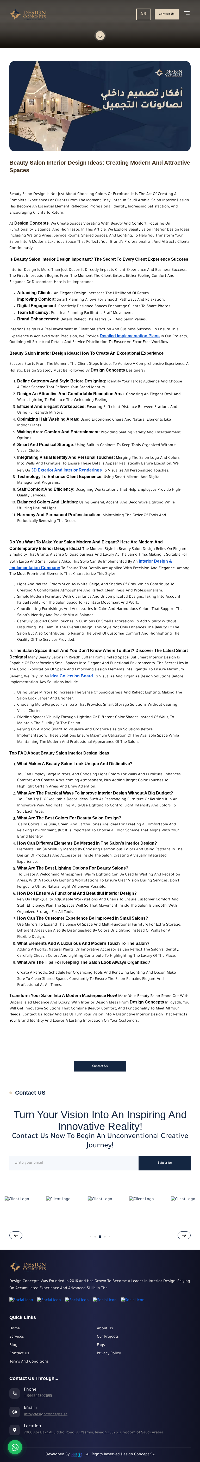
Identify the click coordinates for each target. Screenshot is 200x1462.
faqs (101, 1345)
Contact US (30, 1092)
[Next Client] (15, 1235)
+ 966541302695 (38, 1396)
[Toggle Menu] (187, 14)
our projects (108, 1337)
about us (105, 1329)
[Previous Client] (184, 1235)
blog (13, 1345)
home (14, 1329)
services (16, 1337)
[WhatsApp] (15, 1447)
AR (143, 14)
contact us (166, 14)
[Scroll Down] (100, 35)
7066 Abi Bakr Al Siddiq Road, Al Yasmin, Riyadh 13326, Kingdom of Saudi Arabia (93, 1433)
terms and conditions (29, 1362)
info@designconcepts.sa (45, 1415)
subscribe (165, 1163)
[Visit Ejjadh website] (77, 1454)
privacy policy (109, 1354)
